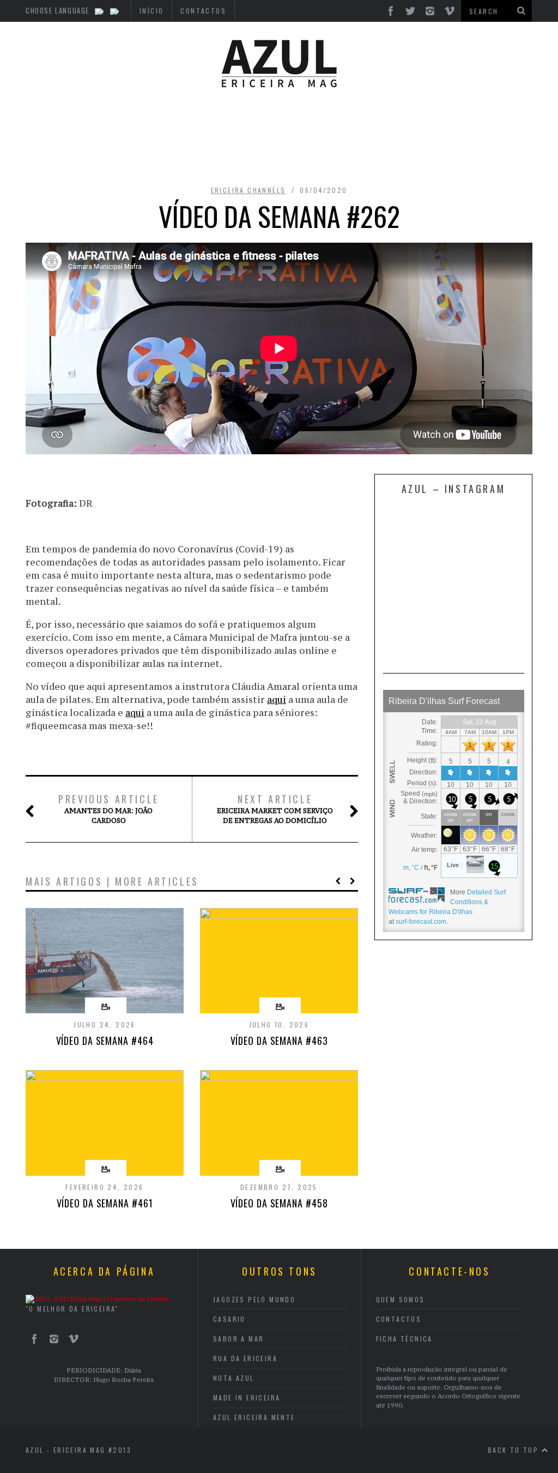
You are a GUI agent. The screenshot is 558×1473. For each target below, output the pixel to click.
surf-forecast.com (421, 921)
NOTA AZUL (233, 1377)
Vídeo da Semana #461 (105, 1203)
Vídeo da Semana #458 (279, 1203)
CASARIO (229, 1319)
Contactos (399, 1319)
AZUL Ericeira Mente (254, 1417)
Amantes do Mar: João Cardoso (108, 809)
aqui (276, 700)
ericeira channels (248, 190)
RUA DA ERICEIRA (245, 1358)
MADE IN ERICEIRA (246, 1397)
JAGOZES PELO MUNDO (254, 1299)
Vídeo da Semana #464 (105, 1040)
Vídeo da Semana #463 (279, 1040)
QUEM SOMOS (400, 1299)
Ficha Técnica (404, 1338)
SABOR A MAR (238, 1338)
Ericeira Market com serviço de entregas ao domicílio (275, 809)
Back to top (515, 1449)
